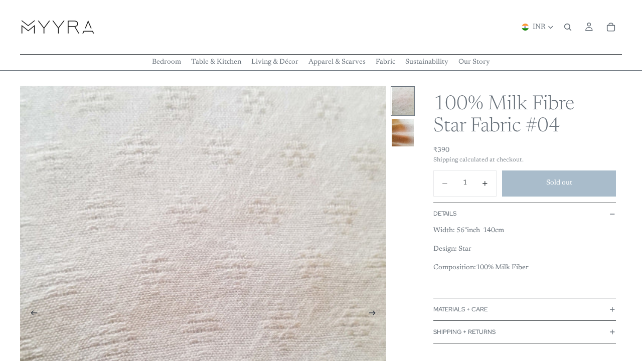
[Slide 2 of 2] (403, 132)
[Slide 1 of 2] (403, 101)
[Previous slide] (31, 315)
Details (444, 214)
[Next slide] (375, 315)
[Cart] (611, 27)
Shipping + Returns (464, 332)
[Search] (568, 27)
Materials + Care (460, 309)
